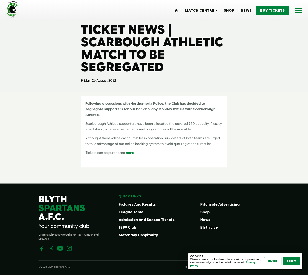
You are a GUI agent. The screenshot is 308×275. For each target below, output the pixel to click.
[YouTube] (60, 248)
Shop (205, 212)
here (130, 153)
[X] (51, 248)
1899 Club (127, 227)
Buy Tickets (272, 10)
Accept (292, 261)
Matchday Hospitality (138, 235)
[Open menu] (298, 10)
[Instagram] (69, 248)
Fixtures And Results (137, 204)
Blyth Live (209, 227)
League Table (131, 212)
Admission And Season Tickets (146, 220)
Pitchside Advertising (220, 204)
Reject (272, 261)
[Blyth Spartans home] (12, 10)
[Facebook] (41, 248)
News (205, 220)
